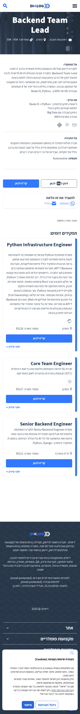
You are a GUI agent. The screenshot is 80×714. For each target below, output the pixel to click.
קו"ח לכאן (21, 183)
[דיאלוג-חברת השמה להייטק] (40, 6)
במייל (47, 203)
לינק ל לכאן (59, 183)
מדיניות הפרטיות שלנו (62, 690)
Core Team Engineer (51, 363)
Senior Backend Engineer (46, 424)
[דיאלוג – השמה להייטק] (40, 534)
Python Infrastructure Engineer (39, 244)
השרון (39, 39)
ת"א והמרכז (62, 453)
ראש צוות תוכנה (58, 39)
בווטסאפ (64, 203)
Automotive (60, 158)
